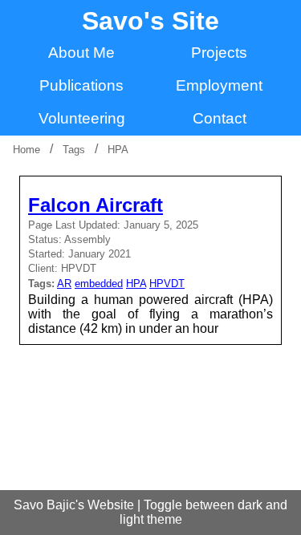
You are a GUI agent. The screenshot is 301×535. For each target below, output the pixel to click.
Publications (81, 85)
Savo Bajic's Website (74, 505)
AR (64, 284)
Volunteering (82, 118)
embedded (99, 284)
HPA (118, 150)
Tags (74, 150)
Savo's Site (150, 20)
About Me (81, 52)
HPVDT (167, 284)
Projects (219, 52)
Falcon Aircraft (95, 205)
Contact (219, 118)
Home (26, 150)
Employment (219, 85)
